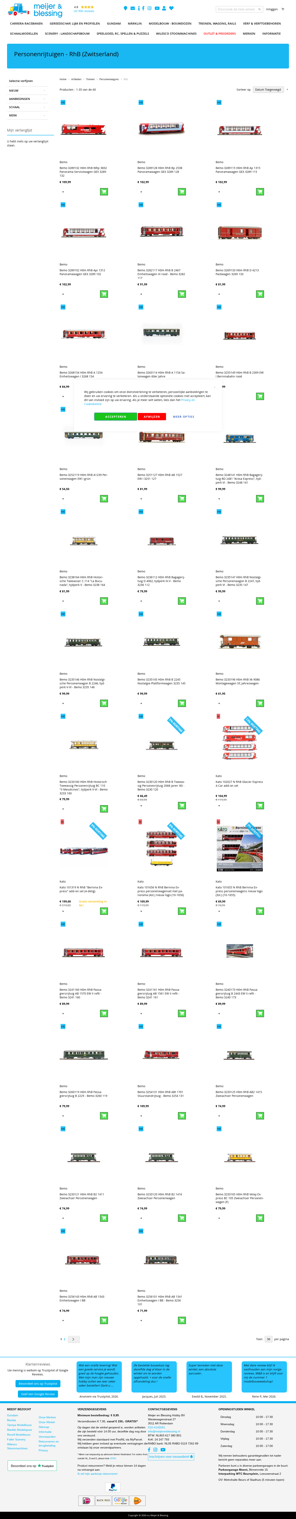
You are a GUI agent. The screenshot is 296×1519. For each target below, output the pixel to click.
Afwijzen (152, 417)
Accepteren (115, 417)
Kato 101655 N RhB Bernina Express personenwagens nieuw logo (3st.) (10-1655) (239, 891)
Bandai (11, 1420)
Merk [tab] (13, 115)
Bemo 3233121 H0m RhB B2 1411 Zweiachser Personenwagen (82, 1196)
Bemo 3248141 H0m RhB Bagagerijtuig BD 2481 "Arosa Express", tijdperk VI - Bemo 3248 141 (239, 478)
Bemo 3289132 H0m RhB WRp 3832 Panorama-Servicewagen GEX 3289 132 (83, 171)
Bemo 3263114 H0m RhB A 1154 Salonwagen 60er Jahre (161, 374)
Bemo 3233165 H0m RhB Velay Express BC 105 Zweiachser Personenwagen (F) (240, 1198)
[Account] (164, 9)
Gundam (12, 1415)
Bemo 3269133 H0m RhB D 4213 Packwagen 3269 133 (237, 272)
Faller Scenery (16, 1439)
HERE (113, 1458)
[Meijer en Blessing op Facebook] (143, 9)
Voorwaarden (47, 1436)
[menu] (148, 29)
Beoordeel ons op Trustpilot (38, 1383)
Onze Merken (47, 1417)
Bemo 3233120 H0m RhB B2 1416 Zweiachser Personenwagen (160, 1196)
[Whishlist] (171, 9)
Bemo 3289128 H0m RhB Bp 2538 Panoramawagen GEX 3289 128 (160, 170)
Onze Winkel (47, 1422)
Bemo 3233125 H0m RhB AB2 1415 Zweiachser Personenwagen (239, 1094)
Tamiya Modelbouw (19, 1425)
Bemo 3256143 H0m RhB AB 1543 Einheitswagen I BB (82, 1298)
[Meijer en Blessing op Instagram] (150, 9)
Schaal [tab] (14, 107)
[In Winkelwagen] (104, 191)
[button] (63, 191)
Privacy (43, 1450)
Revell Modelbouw (18, 1434)
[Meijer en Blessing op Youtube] (157, 9)
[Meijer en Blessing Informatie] (139, 9)
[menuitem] (26, 24)
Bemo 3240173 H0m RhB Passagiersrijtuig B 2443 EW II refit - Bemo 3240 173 (237, 993)
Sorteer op (244, 89)
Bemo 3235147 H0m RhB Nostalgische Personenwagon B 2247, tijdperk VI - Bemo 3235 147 (239, 581)
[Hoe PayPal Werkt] (112, 1491)
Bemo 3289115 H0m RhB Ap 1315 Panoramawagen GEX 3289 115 (238, 170)
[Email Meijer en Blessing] (133, 9)
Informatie (45, 1431)
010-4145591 (156, 1427)
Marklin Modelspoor (19, 1429)
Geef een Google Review (38, 1394)
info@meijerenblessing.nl (164, 1431)
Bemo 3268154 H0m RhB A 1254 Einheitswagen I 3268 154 (81, 374)
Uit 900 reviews (84, 11)
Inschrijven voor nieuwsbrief (169, 1456)
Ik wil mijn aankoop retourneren (98, 1473)
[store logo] (35, 10)
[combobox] (239, 9)
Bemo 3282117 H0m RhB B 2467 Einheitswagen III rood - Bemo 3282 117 (161, 274)
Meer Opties (183, 417)
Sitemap (44, 1427)
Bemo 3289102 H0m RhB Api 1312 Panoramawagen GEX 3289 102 (82, 272)
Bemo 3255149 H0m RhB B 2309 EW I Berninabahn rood (240, 374)
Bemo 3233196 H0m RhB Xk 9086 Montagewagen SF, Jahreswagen (238, 681)
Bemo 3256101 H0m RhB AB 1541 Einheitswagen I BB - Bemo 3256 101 (160, 1300)
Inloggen (272, 9)
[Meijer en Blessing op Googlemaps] (126, 9)
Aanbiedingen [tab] (19, 99)
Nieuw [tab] (13, 90)
